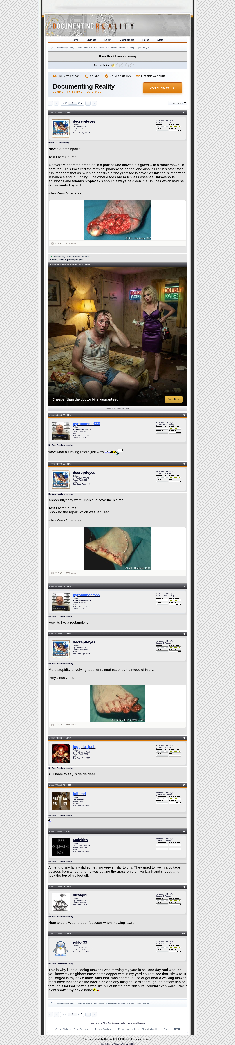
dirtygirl (80, 895)
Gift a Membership (150, 1029)
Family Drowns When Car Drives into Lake (107, 1023)
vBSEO (132, 1044)
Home (75, 40)
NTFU (177, 1029)
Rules (145, 40)
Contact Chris (61, 1029)
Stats (160, 40)
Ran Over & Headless (136, 1023)
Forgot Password (81, 1029)
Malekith (80, 840)
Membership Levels (127, 1029)
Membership (127, 40)
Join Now (159, 88)
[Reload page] (51, 47)
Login (107, 40)
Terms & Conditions (103, 1029)
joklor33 (80, 942)
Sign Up (91, 40)
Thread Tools (176, 103)
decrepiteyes (84, 121)
